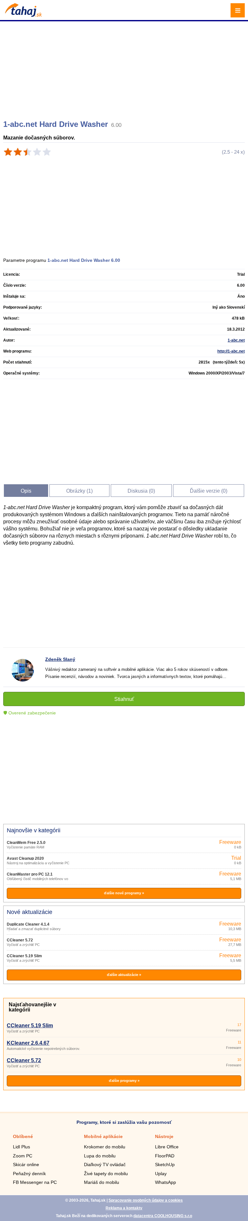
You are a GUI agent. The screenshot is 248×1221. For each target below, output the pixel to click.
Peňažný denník (29, 1173)
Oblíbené (23, 1136)
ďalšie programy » (124, 1080)
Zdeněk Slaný (60, 659)
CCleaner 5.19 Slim (24, 956)
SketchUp (165, 1164)
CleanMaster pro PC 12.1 (30, 874)
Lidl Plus (21, 1146)
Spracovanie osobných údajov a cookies (145, 1200)
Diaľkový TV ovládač (105, 1164)
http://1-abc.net (231, 351)
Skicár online (26, 1164)
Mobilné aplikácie (103, 1136)
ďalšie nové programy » (124, 893)
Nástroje (164, 1136)
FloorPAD (164, 1155)
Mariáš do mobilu (101, 1182)
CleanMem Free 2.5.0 (26, 842)
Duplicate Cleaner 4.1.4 (28, 924)
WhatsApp (165, 1182)
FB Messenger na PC (35, 1182)
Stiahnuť (124, 699)
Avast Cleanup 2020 (25, 858)
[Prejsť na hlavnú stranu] (22, 15)
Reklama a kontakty (124, 1208)
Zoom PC (22, 1155)
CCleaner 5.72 (20, 940)
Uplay (161, 1173)
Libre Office (167, 1146)
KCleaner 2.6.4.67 (28, 1043)
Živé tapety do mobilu (106, 1173)
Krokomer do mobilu (104, 1146)
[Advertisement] (125, 68)
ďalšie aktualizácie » (124, 975)
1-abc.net (236, 340)
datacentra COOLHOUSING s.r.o (162, 1216)
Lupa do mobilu (100, 1155)
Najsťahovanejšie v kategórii (32, 1007)
